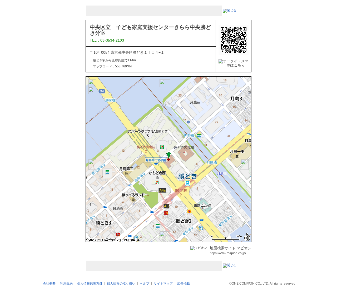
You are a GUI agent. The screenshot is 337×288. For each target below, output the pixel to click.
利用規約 (66, 283)
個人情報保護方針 (89, 283)
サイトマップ (163, 283)
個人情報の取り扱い (121, 283)
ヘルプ (144, 283)
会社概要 (49, 283)
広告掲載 (183, 283)
